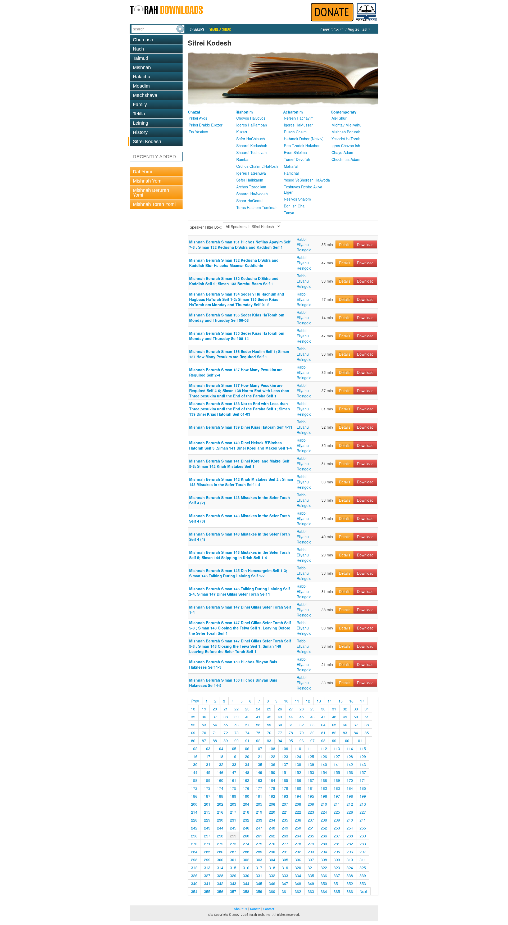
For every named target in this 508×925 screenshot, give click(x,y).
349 (311, 883)
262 (272, 835)
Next (363, 891)
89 (226, 740)
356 (220, 891)
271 (207, 843)
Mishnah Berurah (346, 131)
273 (233, 843)
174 (220, 788)
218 (246, 812)
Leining (140, 123)
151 (285, 772)
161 (233, 780)
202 (220, 804)
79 (302, 732)
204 (246, 804)
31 (334, 708)
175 (233, 788)
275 (259, 843)
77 (280, 732)
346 (272, 883)
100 (346, 740)
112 (324, 748)
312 (194, 867)
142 (350, 764)
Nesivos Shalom (297, 199)
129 (363, 756)
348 (298, 883)
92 (258, 740)
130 (194, 764)
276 (272, 843)
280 (324, 843)
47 (323, 716)
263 (285, 835)
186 (194, 796)
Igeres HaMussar (298, 125)
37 (215, 716)
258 (220, 835)
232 (246, 820)
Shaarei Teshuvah (251, 152)
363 (311, 891)
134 (246, 764)
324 (350, 867)
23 (247, 708)
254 (350, 828)
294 (324, 851)
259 (233, 835)
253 (337, 828)
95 (291, 740)
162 (246, 780)
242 (194, 828)
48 (334, 716)
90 (236, 740)
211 (337, 804)
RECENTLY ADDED (154, 156)
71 (215, 732)
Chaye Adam (342, 152)
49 (345, 716)
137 (285, 764)
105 (233, 748)
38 (226, 716)
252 (324, 828)
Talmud (140, 58)
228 (194, 820)
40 (247, 716)
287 (233, 851)
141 (337, 764)
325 (363, 867)
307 (311, 859)
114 (350, 748)
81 (323, 732)
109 (285, 748)
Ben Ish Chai (294, 205)
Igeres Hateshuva (251, 173)
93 (269, 740)
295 (337, 851)
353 (363, 883)
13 (319, 701)
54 (215, 724)
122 (272, 756)
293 (311, 851)
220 (272, 812)
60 (280, 724)
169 (337, 780)
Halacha (141, 76)
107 (259, 748)
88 (215, 740)
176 (246, 788)
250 (298, 828)
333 (285, 875)
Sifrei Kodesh (147, 141)
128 (350, 756)
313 (207, 867)
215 (207, 812)
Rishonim (244, 112)
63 (312, 724)
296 (350, 851)
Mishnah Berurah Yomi (151, 193)
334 (298, 875)
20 (215, 708)
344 (246, 883)
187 (207, 796)
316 (246, 867)
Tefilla (139, 113)
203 (233, 804)
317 (259, 867)
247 (259, 828)
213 (363, 804)
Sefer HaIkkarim (249, 180)
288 (246, 851)
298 (194, 859)
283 (363, 843)
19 (204, 708)
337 (337, 875)
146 (220, 772)
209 (311, 804)
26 (280, 708)
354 (194, 891)
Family (140, 104)
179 (285, 788)
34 (367, 708)
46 (312, 716)
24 (258, 708)
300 (220, 859)
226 (350, 812)
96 (302, 740)
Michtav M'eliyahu (346, 125)
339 (363, 875)
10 (286, 701)
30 (323, 708)
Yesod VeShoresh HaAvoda (307, 180)
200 (194, 804)
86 (193, 740)
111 (311, 748)
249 (285, 828)
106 (246, 748)
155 (337, 772)
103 (207, 748)
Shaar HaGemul (249, 200)
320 (298, 867)
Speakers (197, 29)
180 (298, 788)
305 (285, 859)
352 (350, 883)
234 (272, 820)
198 (350, 796)
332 (272, 875)
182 (324, 788)
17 (362, 701)
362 (298, 891)
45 (302, 716)
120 (246, 756)
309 (337, 859)
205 (259, 804)
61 (291, 724)
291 (285, 851)
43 (280, 716)
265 (311, 835)
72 (226, 732)
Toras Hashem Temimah (257, 207)
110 (298, 748)
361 (285, 891)
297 (363, 851)
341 (207, 883)
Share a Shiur (220, 29)
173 (207, 788)
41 (258, 716)
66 (345, 724)
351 (337, 883)
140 (324, 764)
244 (220, 828)
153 (311, 772)
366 (350, 891)
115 (363, 748)
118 (220, 756)
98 (323, 740)
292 (298, 851)
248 (272, 828)
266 (324, 835)
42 (269, 716)
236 (298, 820)
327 (207, 875)
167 (311, 780)
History (140, 132)
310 (350, 859)
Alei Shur (339, 118)
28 (302, 708)
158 (194, 780)
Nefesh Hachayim (299, 118)
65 (334, 724)
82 (334, 732)
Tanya (289, 212)
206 (272, 804)
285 (207, 851)
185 (363, 788)
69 (193, 732)
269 (363, 835)
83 (345, 732)
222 (298, 812)
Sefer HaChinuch (250, 138)
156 (350, 772)
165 (285, 780)
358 (246, 891)
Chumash (143, 39)
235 (285, 820)
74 (247, 732)
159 (207, 780)
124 (298, 756)
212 (350, 804)
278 (298, 843)
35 (193, 716)
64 (323, 724)
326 (194, 875)
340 (194, 883)
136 (272, 764)
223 (311, 812)
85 (367, 732)
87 (204, 740)
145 (207, 772)
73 (236, 732)
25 (269, 708)
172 (194, 788)
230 (220, 820)
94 (280, 740)
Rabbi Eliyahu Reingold (304, 244)
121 (259, 756)
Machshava (145, 95)
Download (365, 244)
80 (312, 732)
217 (233, 812)
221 (285, 812)
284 (194, 851)
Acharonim (293, 112)
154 (324, 772)
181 (311, 788)
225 (337, 812)
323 (337, 867)
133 (233, 764)
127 (337, 756)
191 (259, 796)
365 (337, 891)
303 (259, 859)
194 (298, 796)
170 (350, 780)
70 (204, 732)
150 (272, 772)
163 (259, 780)
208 (298, 804)
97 (312, 740)
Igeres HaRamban (251, 125)
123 (285, 756)
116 (194, 756)
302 (246, 859)
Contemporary (343, 112)
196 (324, 796)
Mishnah (142, 67)
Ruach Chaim (295, 131)
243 (207, 828)
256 (194, 835)
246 (246, 828)
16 (351, 701)
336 (324, 875)
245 (233, 828)
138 (298, 764)
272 (220, 843)
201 (207, 804)
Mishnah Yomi (147, 181)
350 (324, 883)
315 (233, 867)
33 (356, 708)
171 (363, 780)
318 (272, 867)
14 (330, 701)
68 (367, 724)
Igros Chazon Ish (346, 145)
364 (324, 891)
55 (226, 724)
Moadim (141, 86)
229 (207, 820)
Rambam (244, 159)
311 (363, 859)
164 (272, 780)
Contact (268, 909)
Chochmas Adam (346, 159)
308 (324, 859)
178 (272, 788)
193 (285, 796)
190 (246, 796)
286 (220, 851)
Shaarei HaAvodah (252, 193)
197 (337, 796)
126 (324, 756)
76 (269, 732)
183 (337, 788)
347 (285, 883)
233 (259, 820)
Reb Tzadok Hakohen (302, 145)
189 (233, 796)
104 (220, 748)
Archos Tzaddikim (251, 186)
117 (207, 756)
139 (311, 764)
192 (272, 796)
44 (291, 716)
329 (233, 875)
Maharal (291, 166)
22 (236, 708)
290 (272, 851)
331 (259, 875)
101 (359, 740)
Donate (255, 909)
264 (298, 835)
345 (259, 883)
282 (350, 843)
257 (207, 835)
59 (269, 724)
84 (356, 732)
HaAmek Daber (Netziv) (304, 138)
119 (233, 756)
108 (272, 748)
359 (259, 891)
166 (298, 780)
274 (246, 843)
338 (350, 875)
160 (220, 780)
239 (337, 820)
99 (334, 740)
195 (311, 796)
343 (233, 883)
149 (259, 772)
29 (312, 708)
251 (311, 828)
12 (308, 701)
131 (207, 764)
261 (259, 835)
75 (258, 732)
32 (345, 708)
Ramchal (291, 173)
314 (220, 867)
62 (302, 724)
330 (246, 875)
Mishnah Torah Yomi (154, 204)
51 (367, 716)
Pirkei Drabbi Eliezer (206, 125)
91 (247, 740)
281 (337, 843)
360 (272, 891)
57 (247, 724)
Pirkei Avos (198, 118)
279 (311, 843)
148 (246, 772)
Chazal (194, 112)
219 (259, 812)
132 (220, 764)
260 (246, 835)
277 (285, 843)
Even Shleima (295, 152)
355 (207, 891)
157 (363, 772)
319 (285, 867)
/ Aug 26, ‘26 (344, 29)
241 (363, 820)
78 (291, 732)
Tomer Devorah (297, 159)
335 (311, 875)
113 (337, 748)
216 (220, 812)
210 (324, 804)
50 (356, 716)
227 (363, 812)
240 (350, 820)
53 (204, 724)
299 (207, 859)
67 (356, 724)
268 (350, 835)
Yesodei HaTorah (346, 138)
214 (194, 812)
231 (233, 820)
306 (298, 859)
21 (226, 708)
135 (259, 764)
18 (193, 708)
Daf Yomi (142, 171)
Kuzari (241, 131)
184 (350, 788)
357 (233, 891)
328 (220, 875)
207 (285, 804)
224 (324, 812)
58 (258, 724)
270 (194, 843)
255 (363, 828)
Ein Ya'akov (198, 131)
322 (324, 867)
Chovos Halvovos (250, 118)
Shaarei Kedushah (251, 145)
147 (233, 772)
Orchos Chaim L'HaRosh (257, 166)
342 (220, 883)
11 (297, 701)
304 (272, 859)
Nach (138, 49)
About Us (240, 909)
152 (298, 772)
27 (291, 708)
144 (194, 772)
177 (259, 788)
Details (344, 244)
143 (363, 764)
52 (193, 724)
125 (311, 756)
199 (363, 796)
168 (324, 780)
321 (311, 867)
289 (259, 851)
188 (220, 796)
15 (340, 701)
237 (311, 820)
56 (236, 724)
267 (337, 835)
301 (233, 859)
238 (324, 820)
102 (194, 748)
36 (204, 716)
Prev (195, 701)
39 (236, 716)
